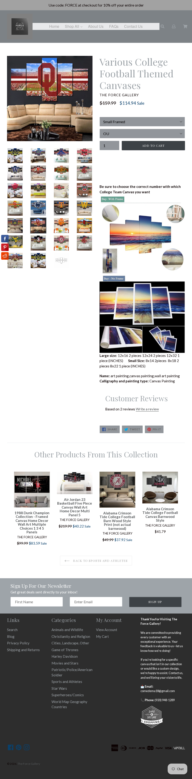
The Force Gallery (29, 763)
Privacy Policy (18, 643)
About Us (95, 26)
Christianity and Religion (71, 636)
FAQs (113, 26)
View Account (106, 630)
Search (12, 630)
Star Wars (59, 688)
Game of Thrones (65, 650)
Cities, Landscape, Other (70, 643)
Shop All (75, 26)
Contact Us (133, 26)
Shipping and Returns (23, 650)
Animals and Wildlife (67, 630)
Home (54, 26)
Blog (11, 636)
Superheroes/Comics (68, 695)
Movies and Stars (65, 663)
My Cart (102, 636)
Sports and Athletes (67, 681)
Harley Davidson (65, 656)
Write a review (147, 409)
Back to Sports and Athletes (100, 561)
